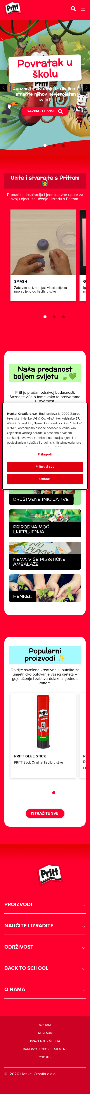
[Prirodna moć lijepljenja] (45, 523)
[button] (45, 904)
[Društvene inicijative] (45, 491)
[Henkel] (45, 588)
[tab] (45, 145)
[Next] (86, 88)
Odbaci (45, 479)
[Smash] (43, 255)
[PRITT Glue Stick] (43, 735)
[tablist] (45, 145)
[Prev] (3, 88)
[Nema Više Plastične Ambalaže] (45, 556)
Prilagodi (45, 454)
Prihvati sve (45, 466)
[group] (45, 88)
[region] (45, 446)
